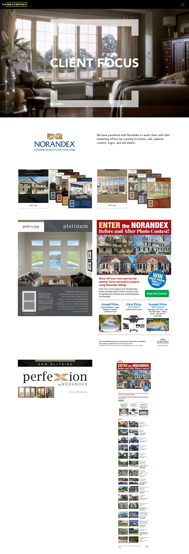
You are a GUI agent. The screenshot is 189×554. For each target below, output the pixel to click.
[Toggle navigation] (183, 4)
